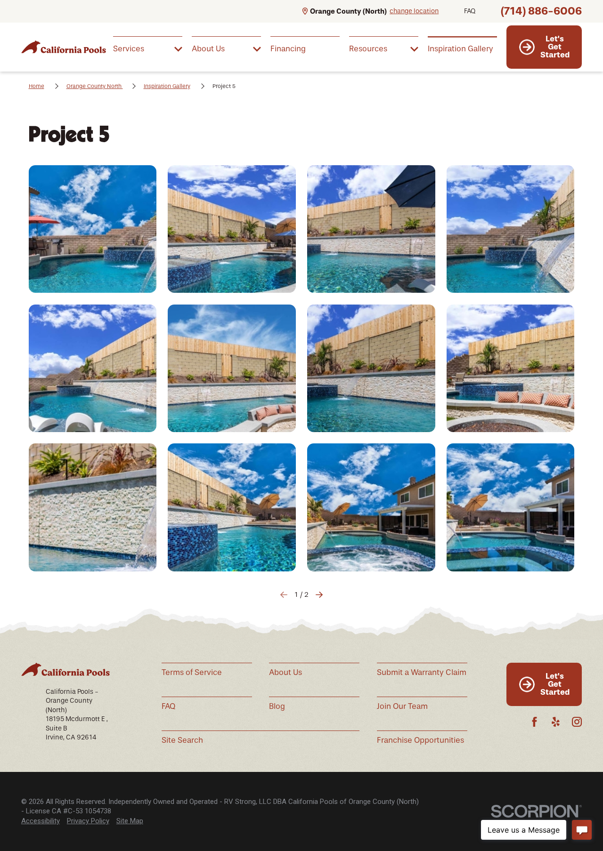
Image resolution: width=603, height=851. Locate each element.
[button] (93, 229)
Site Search (182, 740)
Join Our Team (402, 706)
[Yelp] (556, 722)
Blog (277, 706)
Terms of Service (192, 672)
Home (36, 86)
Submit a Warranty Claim (421, 672)
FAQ (469, 11)
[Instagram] (577, 722)
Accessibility (40, 821)
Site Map (129, 821)
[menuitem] (147, 48)
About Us (285, 672)
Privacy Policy (88, 821)
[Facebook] (534, 722)
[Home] (63, 46)
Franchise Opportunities (420, 740)
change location (414, 11)
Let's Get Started (555, 46)
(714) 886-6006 (541, 11)
